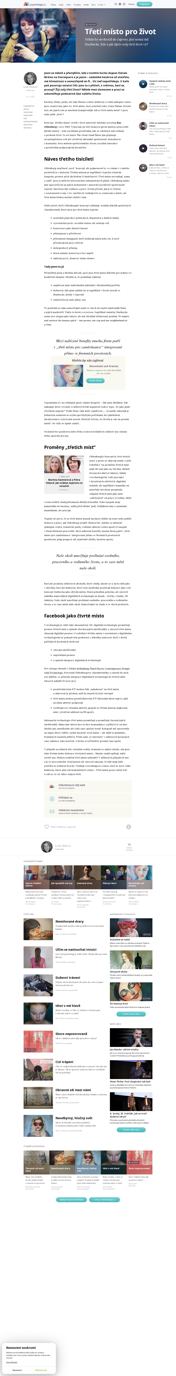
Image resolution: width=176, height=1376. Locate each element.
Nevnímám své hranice (103, 366)
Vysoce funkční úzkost (33, 884)
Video (68, 4)
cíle (25, 118)
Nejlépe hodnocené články (71, 1199)
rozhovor (28, 115)
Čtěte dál (29, 914)
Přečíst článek (95, 380)
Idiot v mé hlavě (157, 165)
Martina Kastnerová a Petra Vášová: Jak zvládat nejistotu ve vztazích (64, 482)
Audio (61, 4)
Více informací (11, 1362)
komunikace (29, 106)
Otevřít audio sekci (131, 1014)
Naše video (115, 1024)
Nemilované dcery (158, 103)
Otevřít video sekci (131, 1130)
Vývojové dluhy (118, 971)
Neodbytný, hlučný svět (74, 1118)
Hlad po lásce (109, 883)
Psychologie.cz (35, 4)
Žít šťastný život (119, 1003)
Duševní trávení (157, 145)
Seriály (86, 4)
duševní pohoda (31, 122)
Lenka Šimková (30, 87)
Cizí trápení (64, 1062)
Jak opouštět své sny (61, 883)
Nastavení (17, 1370)
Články (53, 4)
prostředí (28, 112)
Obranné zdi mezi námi (73, 1090)
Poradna (77, 4)
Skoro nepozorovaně (71, 1034)
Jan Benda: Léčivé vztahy (124, 1049)
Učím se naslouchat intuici (76, 949)
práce (26, 109)
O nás (100, 4)
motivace (28, 128)
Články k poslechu (148, 73)
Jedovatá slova (84, 883)
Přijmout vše (41, 1370)
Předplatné (144, 4)
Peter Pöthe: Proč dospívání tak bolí (130, 1081)
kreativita (28, 125)
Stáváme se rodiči (120, 939)
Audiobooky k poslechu (122, 914)
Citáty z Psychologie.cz (104, 1199)
